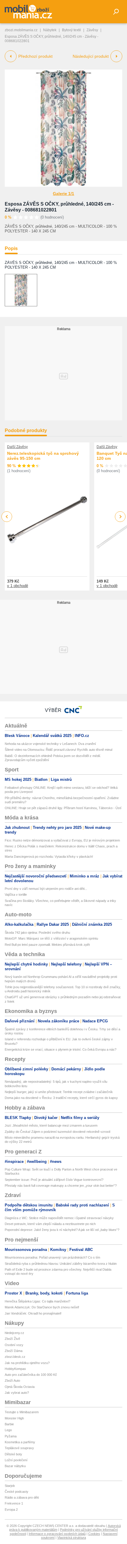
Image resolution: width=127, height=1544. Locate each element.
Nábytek (49, 30)
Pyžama (11, 1436)
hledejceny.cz (14, 1333)
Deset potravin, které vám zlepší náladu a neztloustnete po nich (50, 1224)
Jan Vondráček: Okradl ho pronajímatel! (33, 1313)
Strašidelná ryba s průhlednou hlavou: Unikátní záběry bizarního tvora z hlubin (61, 1263)
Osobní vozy (14, 1345)
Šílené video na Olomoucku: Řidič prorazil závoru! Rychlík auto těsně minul (58, 749)
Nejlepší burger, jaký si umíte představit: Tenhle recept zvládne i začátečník (59, 1092)
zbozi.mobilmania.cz (21, 30)
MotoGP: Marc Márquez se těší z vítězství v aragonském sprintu (51, 938)
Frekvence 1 (14, 1503)
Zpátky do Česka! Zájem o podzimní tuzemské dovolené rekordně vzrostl (57, 1131)
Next (120, 516)
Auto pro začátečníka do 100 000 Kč (31, 1374)
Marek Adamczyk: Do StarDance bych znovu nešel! (42, 1307)
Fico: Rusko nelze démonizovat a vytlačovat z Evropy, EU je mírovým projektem (62, 840)
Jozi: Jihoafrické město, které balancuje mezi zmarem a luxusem (51, 1125)
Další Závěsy (17, 447)
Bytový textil (71, 30)
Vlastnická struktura (71, 1537)
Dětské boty (13, 1454)
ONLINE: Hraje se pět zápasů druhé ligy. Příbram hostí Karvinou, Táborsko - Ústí (63, 808)
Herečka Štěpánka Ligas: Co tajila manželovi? (37, 1301)
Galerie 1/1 (63, 193)
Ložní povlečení (16, 1460)
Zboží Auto (12, 1380)
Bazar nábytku (15, 1466)
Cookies (94, 1533)
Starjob (10, 1485)
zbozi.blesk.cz (15, 1356)
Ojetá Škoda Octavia (20, 1386)
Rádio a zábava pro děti (22, 1497)
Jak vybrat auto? (17, 1392)
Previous (7, 516)
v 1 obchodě (17, 585)
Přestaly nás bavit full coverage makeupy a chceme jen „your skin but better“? (61, 1185)
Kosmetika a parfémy (20, 1442)
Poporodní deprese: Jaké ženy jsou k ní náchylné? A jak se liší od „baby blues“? (62, 1229)
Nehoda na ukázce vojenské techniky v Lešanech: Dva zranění (50, 743)
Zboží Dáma (13, 1351)
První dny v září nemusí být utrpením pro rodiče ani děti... (46, 888)
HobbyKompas (15, 1369)
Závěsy (92, 30)
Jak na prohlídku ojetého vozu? (27, 1363)
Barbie (9, 1424)
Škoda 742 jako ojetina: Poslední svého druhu (37, 932)
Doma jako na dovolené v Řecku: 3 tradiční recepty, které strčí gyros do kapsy (61, 1098)
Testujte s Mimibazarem (22, 1412)
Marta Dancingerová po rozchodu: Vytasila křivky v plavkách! (49, 856)
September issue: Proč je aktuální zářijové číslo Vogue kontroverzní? (54, 1179)
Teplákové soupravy (19, 1448)
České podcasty (16, 1491)
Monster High (14, 1418)
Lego (8, 1430)
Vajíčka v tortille (16, 894)
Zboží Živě (12, 1338)
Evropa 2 (11, 1509)
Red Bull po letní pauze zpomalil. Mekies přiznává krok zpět (47, 944)
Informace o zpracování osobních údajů (57, 1533)
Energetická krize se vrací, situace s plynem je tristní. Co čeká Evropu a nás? (60, 1049)
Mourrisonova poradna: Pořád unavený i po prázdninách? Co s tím (52, 1257)
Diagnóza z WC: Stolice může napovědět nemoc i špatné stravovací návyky (59, 1218)
